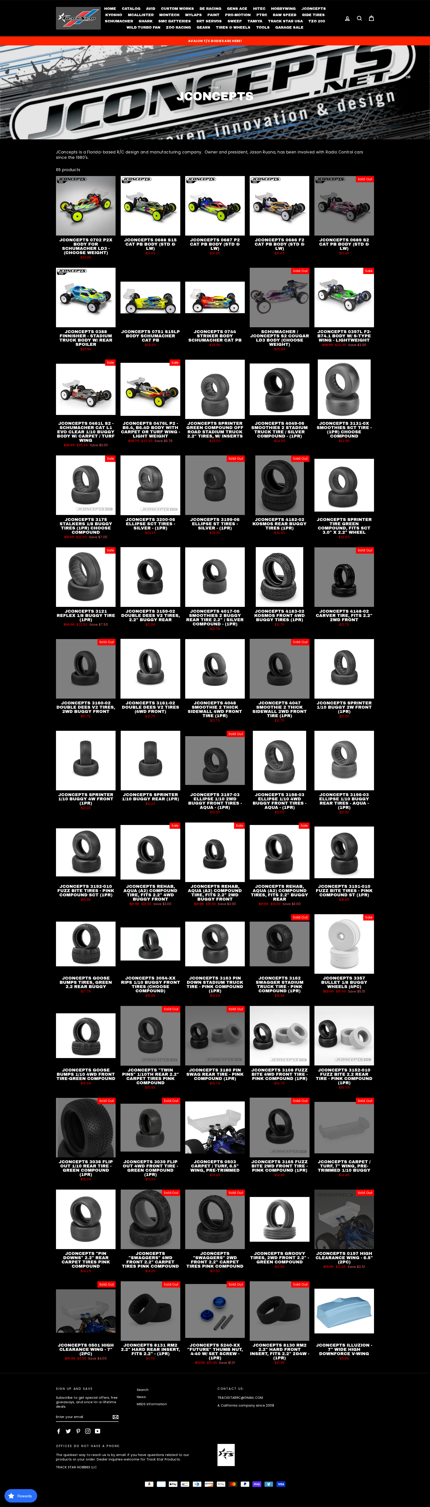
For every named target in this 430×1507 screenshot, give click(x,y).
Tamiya (254, 21)
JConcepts (313, 9)
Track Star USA (285, 21)
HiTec (259, 9)
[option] (215, 41)
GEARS (203, 27)
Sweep (235, 21)
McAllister (141, 15)
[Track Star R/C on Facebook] (58, 1431)
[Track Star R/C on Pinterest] (78, 1431)
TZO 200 (316, 21)
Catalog (131, 9)
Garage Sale (289, 27)
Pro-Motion (238, 15)
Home (110, 9)
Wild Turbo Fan (143, 27)
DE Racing (210, 9)
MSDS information (152, 1404)
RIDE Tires (313, 15)
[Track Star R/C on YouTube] (97, 1431)
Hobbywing (283, 9)
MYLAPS (193, 15)
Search (143, 1390)
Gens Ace (237, 9)
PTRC (261, 15)
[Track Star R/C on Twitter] (68, 1431)
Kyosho (113, 15)
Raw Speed (284, 15)
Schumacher (119, 21)
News (141, 1397)
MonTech (169, 15)
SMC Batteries (174, 21)
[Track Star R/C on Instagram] (87, 1431)
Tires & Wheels (233, 27)
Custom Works (177, 9)
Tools (263, 27)
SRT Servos (209, 21)
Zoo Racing (178, 27)
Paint (213, 15)
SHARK (146, 21)
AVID (150, 9)
